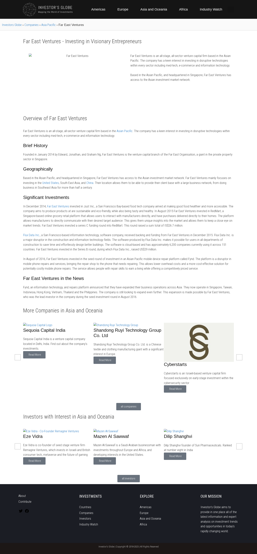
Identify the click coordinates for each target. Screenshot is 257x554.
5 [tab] (128, 397)
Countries (85, 507)
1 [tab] (113, 397)
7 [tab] (136, 397)
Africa (183, 9)
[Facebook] (27, 512)
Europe (122, 9)
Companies (31, 25)
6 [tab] (132, 397)
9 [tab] (143, 397)
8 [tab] (140, 397)
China (89, 183)
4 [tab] (125, 397)
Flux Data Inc (31, 235)
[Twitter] (20, 512)
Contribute (24, 501)
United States (50, 183)
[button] (231, 9)
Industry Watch (211, 9)
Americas (98, 9)
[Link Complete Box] (58, 358)
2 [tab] (117, 397)
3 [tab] (121, 397)
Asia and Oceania (153, 9)
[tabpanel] (58, 358)
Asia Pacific (48, 25)
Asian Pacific (124, 131)
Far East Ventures (58, 206)
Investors (85, 518)
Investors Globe (12, 25)
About (22, 496)
